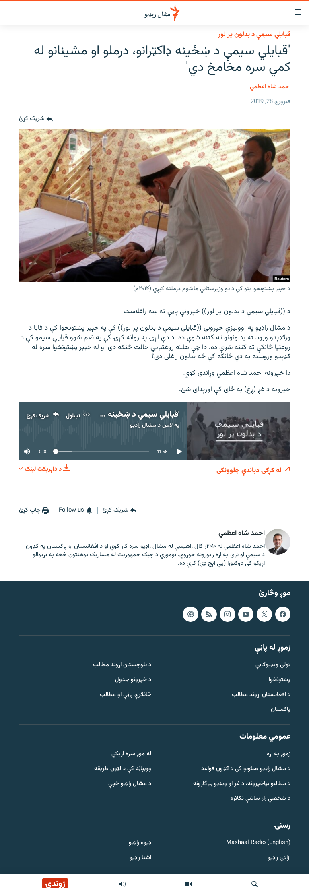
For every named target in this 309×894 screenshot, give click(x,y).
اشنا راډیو (140, 858)
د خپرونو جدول (133, 680)
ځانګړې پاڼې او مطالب (125, 695)
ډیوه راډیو (140, 843)
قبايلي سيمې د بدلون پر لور (254, 34)
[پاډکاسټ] (190, 614)
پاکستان (280, 710)
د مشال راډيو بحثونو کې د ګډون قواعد (245, 769)
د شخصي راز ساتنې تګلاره (260, 799)
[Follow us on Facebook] (282, 614)
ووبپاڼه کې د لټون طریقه (122, 769)
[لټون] (255, 884)
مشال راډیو (143, 425)
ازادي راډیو (279, 858)
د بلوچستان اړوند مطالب (122, 665)
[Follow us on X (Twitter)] (264, 614)
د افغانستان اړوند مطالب (261, 695)
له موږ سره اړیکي (131, 754)
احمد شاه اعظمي (270, 86)
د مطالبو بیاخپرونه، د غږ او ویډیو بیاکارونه (241, 784)
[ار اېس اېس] (208, 614)
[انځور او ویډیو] (188, 884)
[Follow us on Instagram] (227, 614)
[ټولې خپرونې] (122, 884)
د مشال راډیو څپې (129, 784)
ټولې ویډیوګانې (272, 665)
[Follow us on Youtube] (245, 614)
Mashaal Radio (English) (258, 843)
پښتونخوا (279, 680)
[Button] (36, 119)
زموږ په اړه (278, 754)
